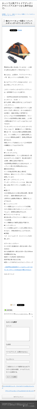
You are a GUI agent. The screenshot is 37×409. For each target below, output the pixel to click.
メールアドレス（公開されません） (17, 352)
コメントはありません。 (22, 314)
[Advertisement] (16, 287)
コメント (9, 326)
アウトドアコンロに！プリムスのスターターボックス (19, 391)
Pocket (20, 30)
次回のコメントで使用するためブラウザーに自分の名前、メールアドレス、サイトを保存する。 (18, 369)
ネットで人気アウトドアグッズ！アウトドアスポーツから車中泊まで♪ (17, 5)
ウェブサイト (10, 359)
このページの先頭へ (29, 406)
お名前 (8, 344)
